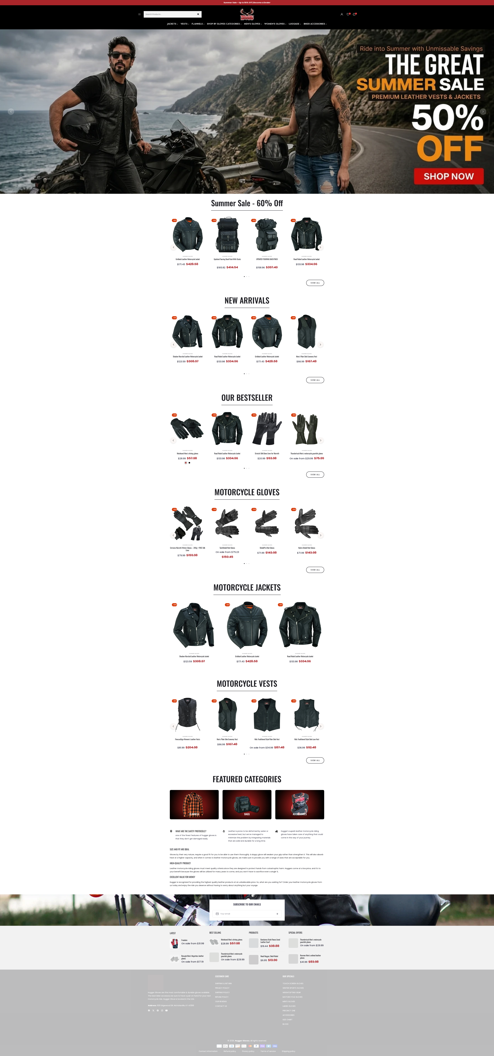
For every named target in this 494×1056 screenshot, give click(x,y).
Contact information (208, 1053)
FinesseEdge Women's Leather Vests (187, 739)
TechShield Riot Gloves (227, 548)
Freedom (184, 941)
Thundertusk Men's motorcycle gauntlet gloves (307, 453)
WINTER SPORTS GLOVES (293, 990)
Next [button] (483, 111)
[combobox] (173, 14)
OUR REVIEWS (221, 1004)
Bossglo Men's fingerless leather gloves (192, 958)
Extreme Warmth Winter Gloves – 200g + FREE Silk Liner (187, 549)
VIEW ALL (315, 283)
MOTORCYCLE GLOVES (292, 999)
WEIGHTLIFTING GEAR (292, 995)
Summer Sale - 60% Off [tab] (247, 202)
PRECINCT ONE (289, 1013)
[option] (188, 244)
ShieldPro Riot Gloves (267, 548)
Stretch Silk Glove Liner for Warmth (267, 453)
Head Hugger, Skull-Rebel (269, 956)
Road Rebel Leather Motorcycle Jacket (307, 259)
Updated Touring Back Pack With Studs (227, 259)
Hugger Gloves (188, 256)
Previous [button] (11, 111)
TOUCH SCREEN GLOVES (293, 986)
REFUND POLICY (221, 999)
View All (315, 474)
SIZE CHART (287, 1022)
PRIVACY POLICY (222, 990)
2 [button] (250, 188)
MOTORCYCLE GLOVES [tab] (247, 491)
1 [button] (243, 188)
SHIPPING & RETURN (223, 986)
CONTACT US (221, 1008)
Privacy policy (248, 1053)
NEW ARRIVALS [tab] (247, 300)
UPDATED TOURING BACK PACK (267, 259)
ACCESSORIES (288, 1017)
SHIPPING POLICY (222, 995)
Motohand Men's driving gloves (187, 453)
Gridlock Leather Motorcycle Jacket (188, 259)
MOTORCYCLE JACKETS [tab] (247, 587)
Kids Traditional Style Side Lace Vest (306, 739)
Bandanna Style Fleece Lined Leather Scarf (270, 940)
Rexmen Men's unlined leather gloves (310, 956)
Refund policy (230, 1053)
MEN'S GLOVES (289, 1004)
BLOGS (285, 1026)
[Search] (198, 14)
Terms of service (268, 1053)
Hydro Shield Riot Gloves (306, 548)
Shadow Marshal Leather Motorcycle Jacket (188, 356)
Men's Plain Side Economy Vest (306, 356)
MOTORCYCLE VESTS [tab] (247, 683)
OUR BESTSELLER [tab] (247, 397)
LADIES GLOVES (289, 1008)
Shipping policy (288, 1053)
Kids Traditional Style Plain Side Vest (267, 739)
